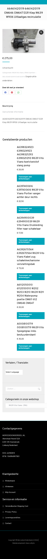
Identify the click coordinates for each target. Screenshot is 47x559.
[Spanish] (18, 368)
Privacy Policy (11, 512)
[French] (11, 368)
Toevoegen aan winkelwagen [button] (25, 178)
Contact (8, 523)
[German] (14, 368)
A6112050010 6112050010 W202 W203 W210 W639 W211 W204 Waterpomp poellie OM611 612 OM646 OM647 (30, 294)
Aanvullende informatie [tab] (12, 112)
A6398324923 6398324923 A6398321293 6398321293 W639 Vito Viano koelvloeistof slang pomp (30, 156)
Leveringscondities (12, 518)
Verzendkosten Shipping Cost (16, 506)
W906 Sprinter (29, 73)
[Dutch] (6, 368)
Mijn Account (10, 492)
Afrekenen (9, 487)
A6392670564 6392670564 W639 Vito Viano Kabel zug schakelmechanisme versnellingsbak (30, 257)
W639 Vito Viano (18, 73)
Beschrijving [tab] (7, 106)
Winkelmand (10, 481)
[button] (41, 32)
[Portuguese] (16, 368)
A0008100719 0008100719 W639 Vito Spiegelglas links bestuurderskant (30, 329)
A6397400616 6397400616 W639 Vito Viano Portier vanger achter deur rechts (30, 192)
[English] (9, 368)
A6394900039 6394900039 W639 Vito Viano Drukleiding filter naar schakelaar (30, 223)
